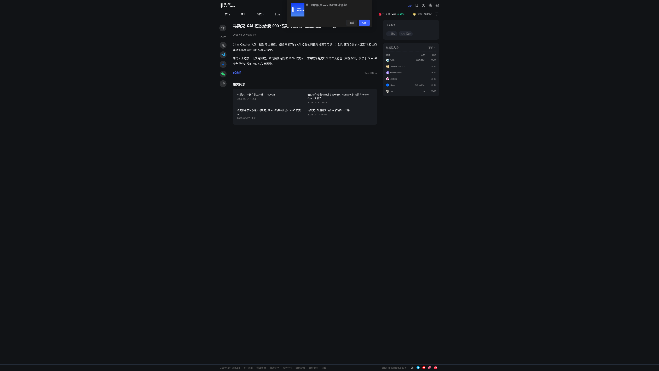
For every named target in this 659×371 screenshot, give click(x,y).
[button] (437, 5)
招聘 (324, 367)
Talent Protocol (396, 72)
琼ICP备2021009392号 (394, 367)
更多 (430, 47)
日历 (277, 14)
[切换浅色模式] (430, 5)
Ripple (392, 85)
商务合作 (287, 367)
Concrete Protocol (397, 66)
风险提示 (313, 367)
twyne (392, 91)
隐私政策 (300, 367)
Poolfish (393, 79)
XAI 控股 (406, 33)
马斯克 (391, 33)
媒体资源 (261, 367)
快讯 (243, 14)
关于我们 (248, 367)
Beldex (393, 60)
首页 (227, 14)
